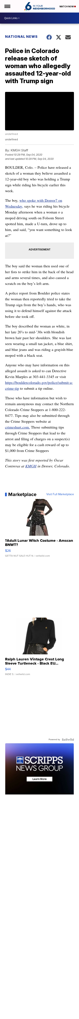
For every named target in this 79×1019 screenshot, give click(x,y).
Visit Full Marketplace (60, 494)
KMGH (30, 465)
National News (21, 36)
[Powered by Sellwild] (68, 739)
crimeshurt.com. (17, 427)
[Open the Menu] (7, 6)
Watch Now (66, 6)
